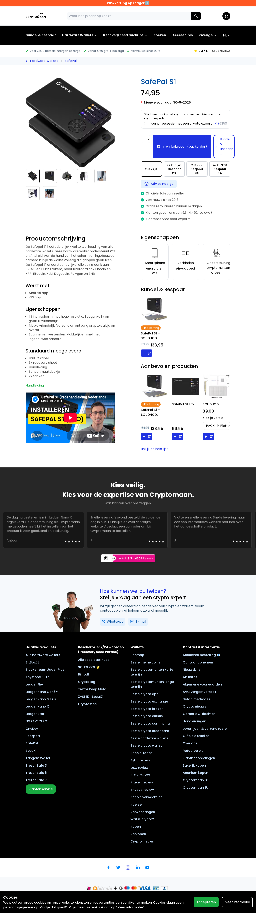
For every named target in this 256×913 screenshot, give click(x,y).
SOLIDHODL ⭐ (89, 667)
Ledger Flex (34, 684)
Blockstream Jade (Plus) (46, 669)
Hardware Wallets (77, 35)
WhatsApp (115, 621)
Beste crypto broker (146, 709)
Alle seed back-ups (93, 659)
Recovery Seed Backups (123, 35)
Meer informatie (237, 902)
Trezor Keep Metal (92, 689)
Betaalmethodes (196, 699)
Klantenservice (41, 789)
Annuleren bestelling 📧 (202, 655)
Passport (33, 736)
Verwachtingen (142, 812)
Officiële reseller (196, 736)
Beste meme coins (145, 662)
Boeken (159, 35)
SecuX (31, 750)
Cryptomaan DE (195, 780)
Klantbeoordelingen (199, 758)
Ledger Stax (35, 714)
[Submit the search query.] (196, 16)
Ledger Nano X (37, 706)
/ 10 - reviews (214, 51)
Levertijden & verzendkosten (206, 728)
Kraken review (141, 782)
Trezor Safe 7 (36, 780)
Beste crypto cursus (146, 716)
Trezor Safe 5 (36, 772)
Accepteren (206, 902)
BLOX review (140, 775)
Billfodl (83, 674)
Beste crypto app (144, 694)
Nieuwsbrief (192, 669)
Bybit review (140, 760)
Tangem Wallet (38, 758)
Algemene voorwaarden (202, 684)
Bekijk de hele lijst (154, 449)
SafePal (71, 60)
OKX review (139, 767)
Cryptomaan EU (195, 787)
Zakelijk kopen (194, 765)
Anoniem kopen (195, 772)
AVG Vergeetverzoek (199, 692)
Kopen (135, 826)
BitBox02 (33, 662)
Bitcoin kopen (141, 753)
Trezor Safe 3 (36, 765)
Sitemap (137, 655)
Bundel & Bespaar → (226, 146)
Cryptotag (86, 681)
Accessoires (182, 35)
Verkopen (138, 834)
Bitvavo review (142, 789)
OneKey (32, 728)
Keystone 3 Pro (38, 677)
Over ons (190, 743)
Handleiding (35, 385)
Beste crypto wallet (146, 745)
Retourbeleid (193, 750)
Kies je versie (213, 418)
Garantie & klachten (199, 714)
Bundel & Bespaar (41, 35)
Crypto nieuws (142, 841)
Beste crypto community (150, 723)
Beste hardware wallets (149, 738)
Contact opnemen (198, 662)
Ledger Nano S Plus (41, 699)
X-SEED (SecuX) (91, 696)
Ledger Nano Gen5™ (42, 692)
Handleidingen (194, 721)
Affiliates (190, 677)
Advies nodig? (162, 183)
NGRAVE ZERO (36, 721)
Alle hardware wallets (43, 655)
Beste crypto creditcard (149, 731)
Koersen (137, 804)
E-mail (141, 621)
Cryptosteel (87, 704)
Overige (206, 35)
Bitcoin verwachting (146, 797)
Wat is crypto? (142, 819)
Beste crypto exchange (149, 701)
